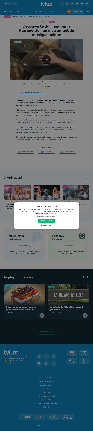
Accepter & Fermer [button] (46, 221)
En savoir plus (53, 213)
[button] (46, 216)
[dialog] (46, 215)
